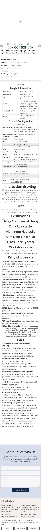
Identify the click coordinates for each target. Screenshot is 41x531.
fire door (5, 277)
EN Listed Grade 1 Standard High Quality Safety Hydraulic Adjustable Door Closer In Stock (10, 515)
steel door (34, 274)
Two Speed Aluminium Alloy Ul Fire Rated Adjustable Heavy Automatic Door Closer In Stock (30, 515)
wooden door (17, 277)
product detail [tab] (20, 84)
